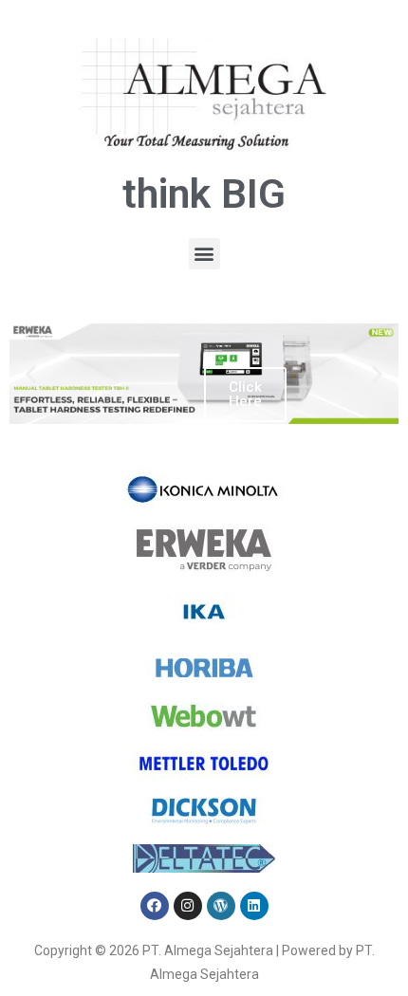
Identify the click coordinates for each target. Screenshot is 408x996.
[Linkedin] (254, 906)
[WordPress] (221, 906)
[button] (204, 253)
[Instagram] (188, 906)
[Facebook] (154, 906)
